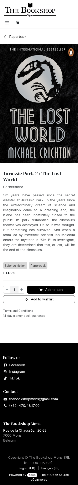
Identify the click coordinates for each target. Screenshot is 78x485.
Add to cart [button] (53, 290)
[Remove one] (6, 289)
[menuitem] (27, 468)
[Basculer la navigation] (7, 22)
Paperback (17, 37)
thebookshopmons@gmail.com (33, 399)
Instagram (17, 372)
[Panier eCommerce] (17, 22)
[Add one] (21, 289)
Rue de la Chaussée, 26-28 (25, 430)
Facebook (17, 365)
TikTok (14, 378)
